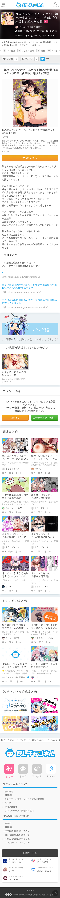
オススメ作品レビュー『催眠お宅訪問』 (43, 575)
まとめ (23, 740)
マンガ (53, 35)
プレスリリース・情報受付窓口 (19, 810)
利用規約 (9, 795)
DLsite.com (16, 861)
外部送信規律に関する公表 (17, 839)
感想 (43, 51)
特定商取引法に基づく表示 (17, 831)
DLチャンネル (30, 4)
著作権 (8, 823)
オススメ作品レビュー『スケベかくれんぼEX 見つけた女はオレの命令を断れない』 (15, 460)
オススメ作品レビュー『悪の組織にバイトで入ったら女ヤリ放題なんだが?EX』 (15, 539)
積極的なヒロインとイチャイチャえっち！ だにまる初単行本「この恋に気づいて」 (44, 460)
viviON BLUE (45, 869)
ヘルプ (8, 803)
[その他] (47, 59)
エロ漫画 (11, 51)
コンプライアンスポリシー (17, 842)
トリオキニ (16, 878)
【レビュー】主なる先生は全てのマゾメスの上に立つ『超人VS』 (15, 576)
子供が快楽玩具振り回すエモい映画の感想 (15, 496)
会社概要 (9, 791)
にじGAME (45, 861)
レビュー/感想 (28, 51)
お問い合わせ (11, 807)
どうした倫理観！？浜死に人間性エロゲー (44, 666)
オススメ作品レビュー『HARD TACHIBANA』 (43, 536)
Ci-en (17, 869)
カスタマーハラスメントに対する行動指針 (24, 799)
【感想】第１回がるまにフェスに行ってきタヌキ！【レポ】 (44, 628)
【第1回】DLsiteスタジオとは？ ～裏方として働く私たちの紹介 (15, 667)
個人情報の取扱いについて (17, 835)
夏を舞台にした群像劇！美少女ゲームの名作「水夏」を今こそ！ (15, 628)
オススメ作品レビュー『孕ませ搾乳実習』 (43, 496)
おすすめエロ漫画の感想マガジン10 (14, 374)
